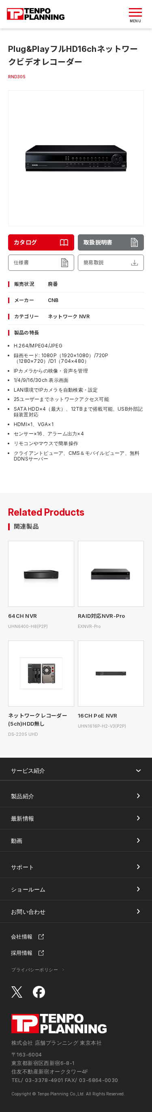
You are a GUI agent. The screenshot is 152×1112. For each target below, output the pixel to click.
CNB (53, 300)
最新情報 (22, 818)
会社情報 (21, 936)
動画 (17, 840)
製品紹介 (22, 796)
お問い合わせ (28, 911)
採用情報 (21, 952)
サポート (22, 866)
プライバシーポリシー (34, 970)
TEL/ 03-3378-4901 (37, 1080)
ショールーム (28, 889)
